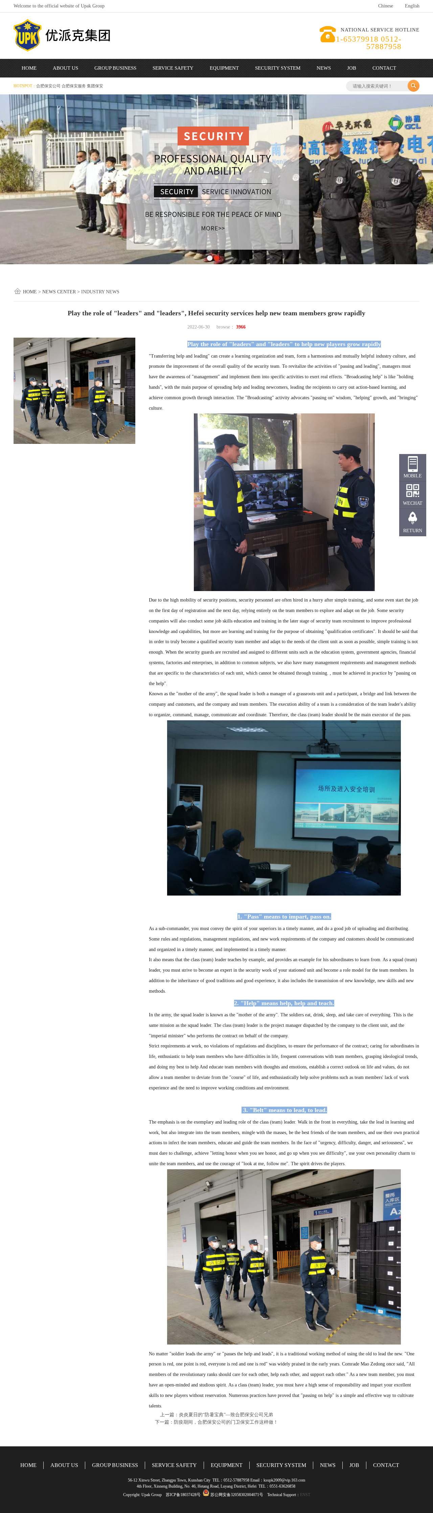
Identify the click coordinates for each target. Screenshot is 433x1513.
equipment (224, 68)
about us (65, 68)
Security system (277, 68)
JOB (354, 1465)
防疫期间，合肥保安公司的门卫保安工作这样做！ (226, 1422)
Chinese (385, 5)
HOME (28, 1465)
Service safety (173, 68)
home (29, 68)
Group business (115, 68)
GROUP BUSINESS (115, 1465)
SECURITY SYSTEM (281, 1465)
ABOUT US (64, 1465)
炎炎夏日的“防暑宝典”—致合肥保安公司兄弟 (226, 1414)
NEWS (328, 1465)
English (412, 5)
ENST (305, 1494)
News (324, 68)
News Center (59, 291)
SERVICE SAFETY (174, 1465)
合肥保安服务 (74, 86)
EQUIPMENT (227, 1465)
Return (412, 530)
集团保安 (95, 86)
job (351, 68)
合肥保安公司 (49, 86)
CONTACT (386, 1465)
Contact (384, 68)
